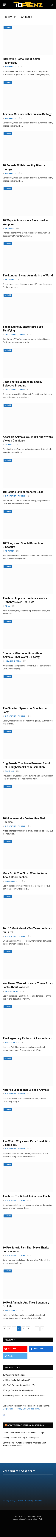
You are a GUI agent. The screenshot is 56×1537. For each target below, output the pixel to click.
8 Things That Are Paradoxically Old (18, 1390)
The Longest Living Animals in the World (28, 275)
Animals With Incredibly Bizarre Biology (27, 114)
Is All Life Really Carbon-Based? (16, 1380)
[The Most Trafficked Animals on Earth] (28, 1177)
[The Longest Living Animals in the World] (28, 256)
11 (37, 1328)
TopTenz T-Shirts (24, 1500)
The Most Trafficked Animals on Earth (26, 1196)
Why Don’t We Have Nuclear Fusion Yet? (19, 1385)
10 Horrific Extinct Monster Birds (23, 492)
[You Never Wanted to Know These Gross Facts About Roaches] (28, 964)
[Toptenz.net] (28, 4)
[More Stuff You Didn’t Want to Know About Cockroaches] (28, 854)
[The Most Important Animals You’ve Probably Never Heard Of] (28, 579)
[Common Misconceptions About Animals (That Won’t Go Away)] (28, 634)
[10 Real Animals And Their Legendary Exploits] (28, 1284)
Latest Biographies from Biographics (25, 1425)
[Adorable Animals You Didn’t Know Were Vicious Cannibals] (28, 418)
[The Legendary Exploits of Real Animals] (28, 1020)
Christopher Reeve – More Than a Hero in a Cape (23, 1432)
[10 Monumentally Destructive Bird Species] (28, 799)
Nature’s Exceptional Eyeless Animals (26, 1089)
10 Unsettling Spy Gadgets (14, 1375)
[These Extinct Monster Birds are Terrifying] (28, 308)
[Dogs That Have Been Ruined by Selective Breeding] (28, 363)
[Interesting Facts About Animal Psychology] (28, 40)
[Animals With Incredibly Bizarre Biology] (28, 95)
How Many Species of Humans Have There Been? (24, 1395)
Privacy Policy (9, 1500)
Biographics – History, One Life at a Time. (21, 1409)
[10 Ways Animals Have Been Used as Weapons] (28, 201)
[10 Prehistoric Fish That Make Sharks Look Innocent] (28, 1229)
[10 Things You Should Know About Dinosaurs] (28, 524)
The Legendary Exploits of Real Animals (27, 1038)
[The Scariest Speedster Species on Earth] (28, 689)
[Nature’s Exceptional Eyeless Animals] (28, 1071)
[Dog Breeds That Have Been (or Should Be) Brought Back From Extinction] (28, 744)
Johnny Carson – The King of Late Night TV (21, 1438)
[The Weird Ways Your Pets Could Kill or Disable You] (28, 1122)
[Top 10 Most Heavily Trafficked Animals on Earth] (28, 909)
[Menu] (4, 5)
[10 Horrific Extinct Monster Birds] (28, 473)
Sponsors (37, 1500)
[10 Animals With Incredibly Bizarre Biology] (28, 146)
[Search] (51, 5)
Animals (8, 27)
